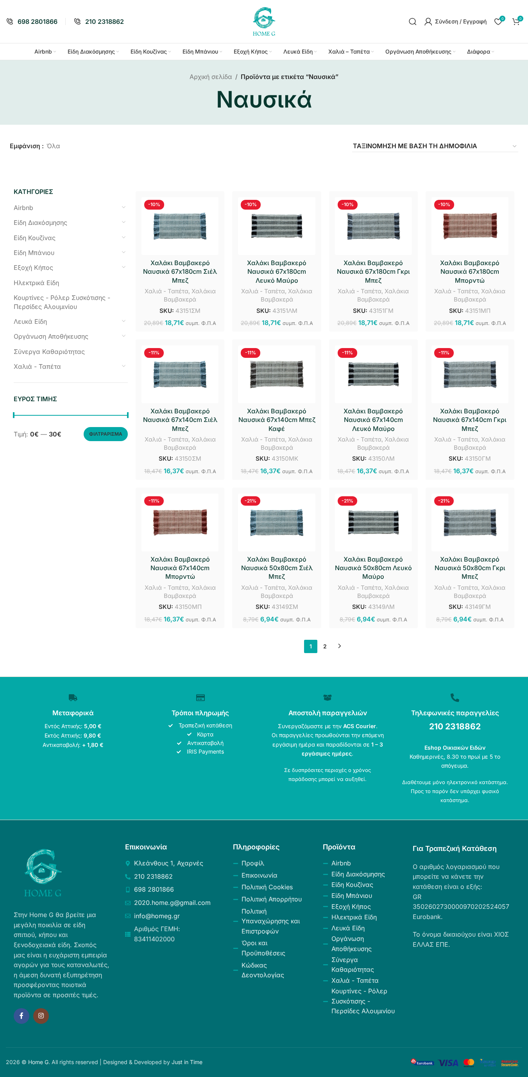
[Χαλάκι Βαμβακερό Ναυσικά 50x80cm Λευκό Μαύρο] (373, 522)
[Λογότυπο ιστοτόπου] (264, 21)
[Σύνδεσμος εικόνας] (43, 872)
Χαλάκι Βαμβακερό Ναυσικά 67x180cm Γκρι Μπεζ (373, 271)
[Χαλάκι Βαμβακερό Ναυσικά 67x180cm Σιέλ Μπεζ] (179, 226)
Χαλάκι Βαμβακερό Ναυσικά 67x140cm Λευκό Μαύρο (373, 420)
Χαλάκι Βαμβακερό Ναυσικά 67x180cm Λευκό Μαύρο (276, 271)
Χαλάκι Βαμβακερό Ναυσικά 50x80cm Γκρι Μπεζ (470, 568)
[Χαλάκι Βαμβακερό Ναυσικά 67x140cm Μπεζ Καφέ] (276, 374)
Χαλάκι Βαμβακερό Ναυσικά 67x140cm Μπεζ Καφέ (276, 420)
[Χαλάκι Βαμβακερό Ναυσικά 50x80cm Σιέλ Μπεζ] (276, 522)
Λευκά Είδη (30, 321)
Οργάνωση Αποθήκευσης (51, 336)
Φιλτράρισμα (105, 434)
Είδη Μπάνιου (34, 253)
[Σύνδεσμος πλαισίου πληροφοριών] (31, 22)
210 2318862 (455, 726)
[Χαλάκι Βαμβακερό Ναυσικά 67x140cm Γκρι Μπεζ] (469, 374)
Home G (38, 1062)
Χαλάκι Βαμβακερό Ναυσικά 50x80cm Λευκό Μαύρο (373, 568)
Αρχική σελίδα (211, 77)
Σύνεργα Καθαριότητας (49, 351)
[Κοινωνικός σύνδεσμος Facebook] (21, 1016)
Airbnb (23, 208)
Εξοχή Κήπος (33, 267)
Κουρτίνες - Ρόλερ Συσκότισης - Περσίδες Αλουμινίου (62, 302)
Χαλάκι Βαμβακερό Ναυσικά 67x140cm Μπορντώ (180, 568)
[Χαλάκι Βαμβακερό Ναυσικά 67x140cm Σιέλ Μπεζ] (179, 374)
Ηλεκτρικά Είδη (36, 283)
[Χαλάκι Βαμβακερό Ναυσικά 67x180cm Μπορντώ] (469, 226)
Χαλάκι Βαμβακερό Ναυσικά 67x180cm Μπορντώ (469, 271)
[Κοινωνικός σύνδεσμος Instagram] (41, 1016)
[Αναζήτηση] (413, 21)
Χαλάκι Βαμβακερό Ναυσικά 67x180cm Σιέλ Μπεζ (180, 271)
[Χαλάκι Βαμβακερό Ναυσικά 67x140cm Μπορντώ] (179, 522)
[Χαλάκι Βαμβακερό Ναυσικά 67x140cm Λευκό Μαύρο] (373, 374)
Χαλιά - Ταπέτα (37, 366)
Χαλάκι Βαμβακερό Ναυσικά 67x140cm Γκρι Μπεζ (470, 420)
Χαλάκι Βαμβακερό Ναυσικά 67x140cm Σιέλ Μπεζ (180, 420)
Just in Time (187, 1062)
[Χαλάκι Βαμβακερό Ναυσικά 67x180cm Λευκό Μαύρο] (276, 226)
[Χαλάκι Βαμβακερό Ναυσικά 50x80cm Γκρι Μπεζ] (469, 522)
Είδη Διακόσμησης (40, 222)
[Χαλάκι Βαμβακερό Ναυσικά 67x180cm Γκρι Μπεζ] (373, 226)
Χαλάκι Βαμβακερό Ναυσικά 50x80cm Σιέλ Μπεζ (277, 568)
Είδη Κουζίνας (34, 238)
